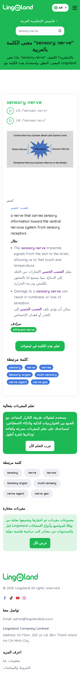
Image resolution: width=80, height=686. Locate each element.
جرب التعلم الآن (40, 446)
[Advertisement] (40, 82)
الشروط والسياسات (16, 668)
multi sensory (47, 483)
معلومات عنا (11, 661)
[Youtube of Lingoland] (18, 598)
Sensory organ (17, 483)
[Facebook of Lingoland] (5, 598)
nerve (32, 472)
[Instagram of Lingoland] (24, 598)
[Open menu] (74, 8)
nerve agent (15, 493)
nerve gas (42, 493)
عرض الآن (40, 543)
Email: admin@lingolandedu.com (28, 619)
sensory (12, 472)
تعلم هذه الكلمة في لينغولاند (40, 346)
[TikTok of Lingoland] (11, 598)
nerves (51, 472)
